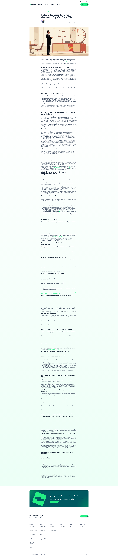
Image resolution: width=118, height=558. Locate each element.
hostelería (65, 61)
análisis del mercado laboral (57, 236)
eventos (60, 211)
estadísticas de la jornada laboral (53, 349)
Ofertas (58, 4)
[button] (86, 1)
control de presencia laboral (58, 167)
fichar (70, 167)
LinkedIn (47, 22)
